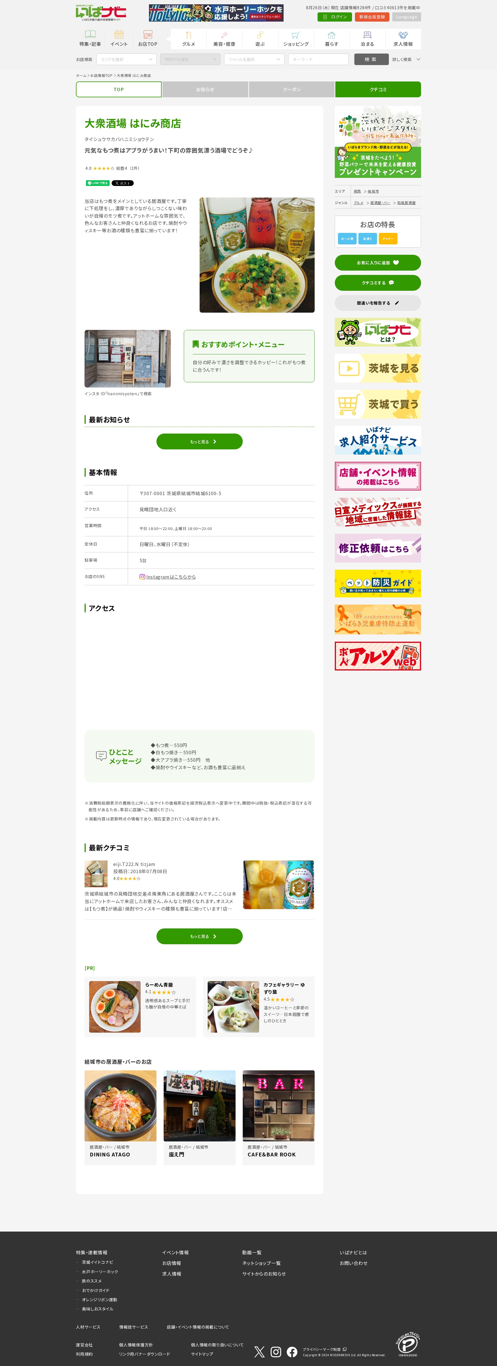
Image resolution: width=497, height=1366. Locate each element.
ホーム (81, 75)
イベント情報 (175, 1252)
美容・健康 (224, 43)
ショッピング (296, 43)
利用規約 (84, 1354)
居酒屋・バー (380, 202)
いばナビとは (353, 1252)
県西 (357, 191)
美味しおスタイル (97, 1309)
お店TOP (148, 43)
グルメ (188, 43)
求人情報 (403, 43)
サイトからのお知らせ (264, 1273)
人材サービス (88, 1327)
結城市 (373, 191)
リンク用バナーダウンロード (144, 1354)
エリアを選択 (112, 59)
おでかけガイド (96, 1290)
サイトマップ (202, 1354)
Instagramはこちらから (171, 576)
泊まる (367, 43)
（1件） (134, 168)
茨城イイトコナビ (97, 1262)
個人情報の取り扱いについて (217, 1345)
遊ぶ (260, 43)
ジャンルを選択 (242, 59)
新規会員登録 (372, 17)
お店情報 (171, 1262)
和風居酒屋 (406, 202)
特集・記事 (90, 43)
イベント (118, 43)
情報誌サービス (133, 1327)
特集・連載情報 (92, 1252)
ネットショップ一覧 (261, 1262)
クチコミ (378, 89)
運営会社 (84, 1345)
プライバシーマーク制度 (322, 1349)
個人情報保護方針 (136, 1345)
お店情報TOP (101, 75)
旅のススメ (92, 1281)
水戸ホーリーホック (100, 1271)
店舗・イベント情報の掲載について (198, 1327)
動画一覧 (251, 1252)
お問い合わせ (354, 1262)
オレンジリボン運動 (99, 1299)
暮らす (331, 43)
